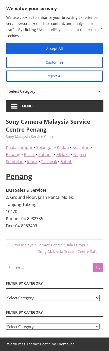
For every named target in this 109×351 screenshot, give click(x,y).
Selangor (44, 147)
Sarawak (49, 161)
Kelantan (80, 147)
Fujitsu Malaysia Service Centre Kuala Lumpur (48, 244)
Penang (13, 154)
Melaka (63, 154)
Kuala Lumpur (19, 147)
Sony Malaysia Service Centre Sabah (69, 251)
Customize (54, 62)
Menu (27, 106)
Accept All (54, 48)
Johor (32, 161)
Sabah (66, 161)
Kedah (63, 147)
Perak (29, 154)
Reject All (54, 76)
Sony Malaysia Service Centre (31, 136)
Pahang (45, 154)
